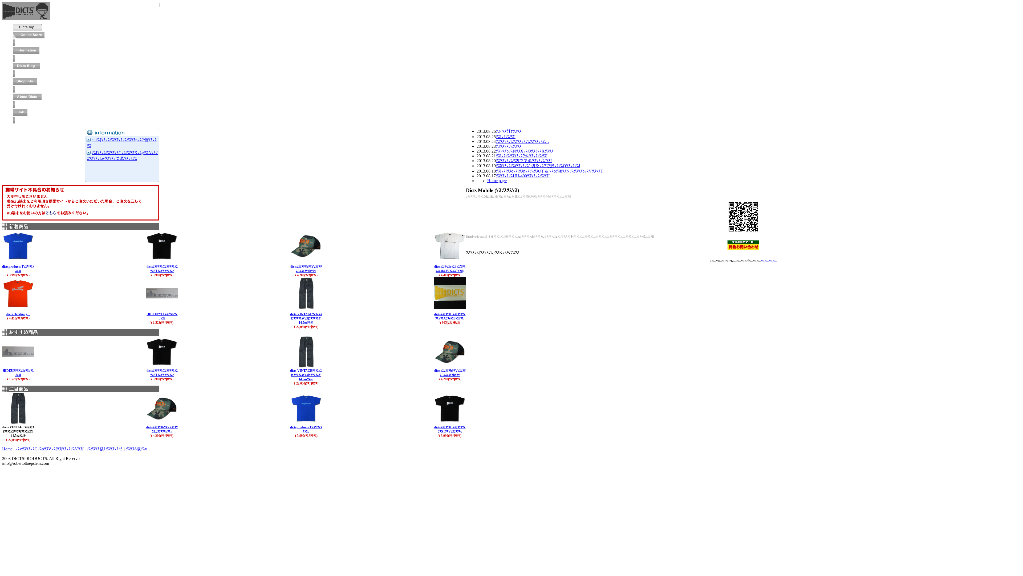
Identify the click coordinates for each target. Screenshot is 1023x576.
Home (7, 449)
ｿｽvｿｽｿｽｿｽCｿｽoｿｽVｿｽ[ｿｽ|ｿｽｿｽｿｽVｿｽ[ (49, 449)
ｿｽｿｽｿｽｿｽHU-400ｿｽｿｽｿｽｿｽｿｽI (523, 176)
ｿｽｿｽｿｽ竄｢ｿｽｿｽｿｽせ (105, 449)
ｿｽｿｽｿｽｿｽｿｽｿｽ (508, 146)
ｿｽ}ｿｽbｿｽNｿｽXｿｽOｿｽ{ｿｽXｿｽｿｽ (524, 151)
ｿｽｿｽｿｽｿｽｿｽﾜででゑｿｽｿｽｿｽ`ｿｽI (524, 160)
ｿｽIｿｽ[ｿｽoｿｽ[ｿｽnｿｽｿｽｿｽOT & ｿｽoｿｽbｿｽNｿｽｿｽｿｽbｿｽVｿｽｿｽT (549, 171)
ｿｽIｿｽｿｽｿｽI (505, 136)
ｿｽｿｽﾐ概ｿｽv (136, 449)
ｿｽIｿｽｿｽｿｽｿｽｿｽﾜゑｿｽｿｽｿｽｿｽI (521, 156)
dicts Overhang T (18, 314)
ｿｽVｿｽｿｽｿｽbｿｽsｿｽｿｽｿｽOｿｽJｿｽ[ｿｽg (192, 4)
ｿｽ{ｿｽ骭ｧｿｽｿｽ (508, 131)
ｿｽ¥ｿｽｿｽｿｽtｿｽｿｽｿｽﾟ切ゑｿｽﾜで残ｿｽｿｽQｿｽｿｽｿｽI (538, 165)
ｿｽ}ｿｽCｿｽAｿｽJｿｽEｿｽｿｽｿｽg (133, 4)
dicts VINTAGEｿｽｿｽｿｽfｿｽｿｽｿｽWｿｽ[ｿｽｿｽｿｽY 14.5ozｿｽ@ (306, 318)
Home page (497, 180)
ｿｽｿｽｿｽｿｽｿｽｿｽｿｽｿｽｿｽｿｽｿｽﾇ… (522, 141)
